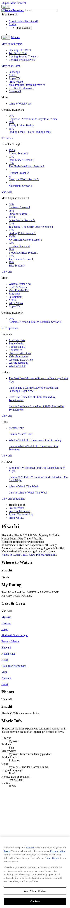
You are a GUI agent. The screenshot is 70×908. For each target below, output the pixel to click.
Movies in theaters (11, 43)
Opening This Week (20, 50)
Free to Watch (16, 507)
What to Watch (20, 103)
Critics (12, 24)
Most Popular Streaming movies (27, 84)
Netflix (13, 75)
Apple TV (14, 78)
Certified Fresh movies (21, 88)
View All (6, 191)
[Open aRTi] (5, 7)
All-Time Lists (17, 340)
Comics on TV (17, 346)
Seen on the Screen (19, 511)
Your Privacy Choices (35, 891)
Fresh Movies (16, 517)
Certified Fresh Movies (22, 59)
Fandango (14, 71)
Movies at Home (10, 65)
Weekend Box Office (21, 359)
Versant (30, 847)
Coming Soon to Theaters (23, 56)
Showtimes (18, 498)
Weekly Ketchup (18, 362)
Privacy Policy (57, 851)
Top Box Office (18, 53)
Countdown (15, 349)
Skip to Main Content (13, 2)
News (14, 328)
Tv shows (7, 138)
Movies (15, 37)
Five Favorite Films (20, 353)
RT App (6, 328)
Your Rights (52, 858)
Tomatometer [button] (8, 544)
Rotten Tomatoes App (21, 514)
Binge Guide (16, 343)
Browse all (15, 91)
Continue (35, 901)
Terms (7, 851)
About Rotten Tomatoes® (23, 21)
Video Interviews (18, 356)
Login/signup (23, 28)
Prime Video (16, 81)
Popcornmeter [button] (38, 544)
